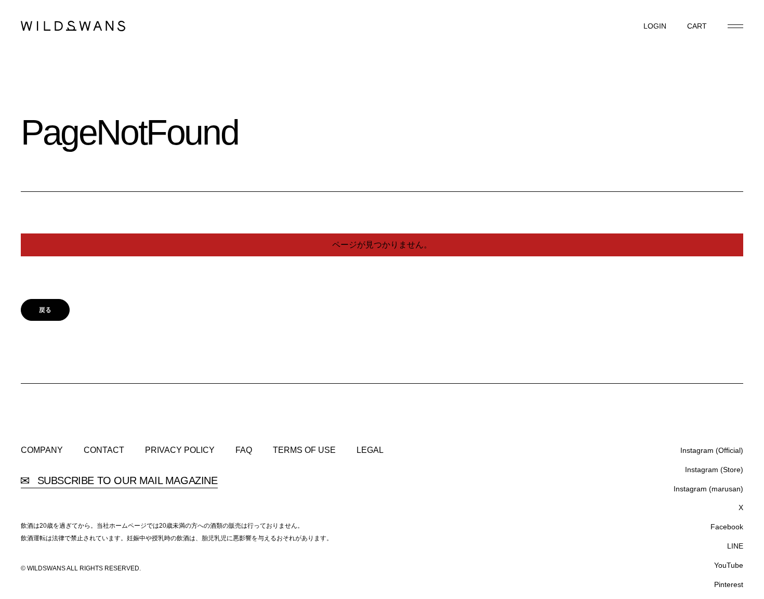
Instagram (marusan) (708, 489)
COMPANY (42, 450)
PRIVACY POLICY (180, 450)
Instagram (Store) (714, 469)
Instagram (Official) (711, 450)
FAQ (243, 450)
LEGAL (370, 450)
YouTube (728, 565)
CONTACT (104, 450)
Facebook (726, 527)
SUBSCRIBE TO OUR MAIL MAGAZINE (126, 480)
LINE (735, 546)
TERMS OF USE (304, 450)
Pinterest (728, 584)
